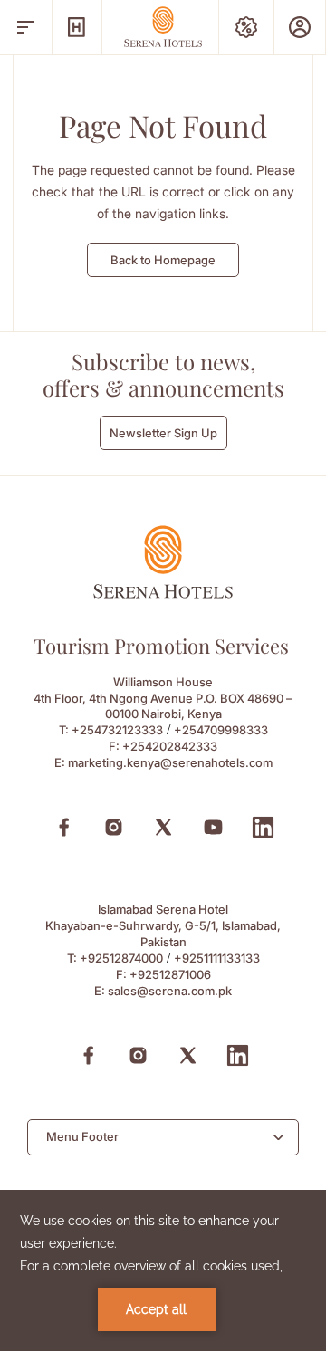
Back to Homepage (163, 260)
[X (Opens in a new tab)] (163, 827)
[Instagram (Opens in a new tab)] (113, 827)
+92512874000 (121, 958)
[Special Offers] (246, 27)
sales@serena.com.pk (170, 990)
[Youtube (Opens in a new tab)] (213, 827)
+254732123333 (117, 730)
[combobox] (163, 1137)
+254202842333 (169, 746)
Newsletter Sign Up (163, 433)
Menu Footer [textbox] (82, 1136)
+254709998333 (221, 730)
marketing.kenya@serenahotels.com (170, 762)
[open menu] (25, 27)
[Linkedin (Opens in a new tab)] (263, 827)
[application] (163, 1270)
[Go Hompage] (163, 26)
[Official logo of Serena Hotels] (163, 593)
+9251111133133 (217, 958)
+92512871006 (170, 974)
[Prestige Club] (299, 27)
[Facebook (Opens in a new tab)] (64, 827)
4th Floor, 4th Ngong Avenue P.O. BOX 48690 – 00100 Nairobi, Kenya (163, 706)
